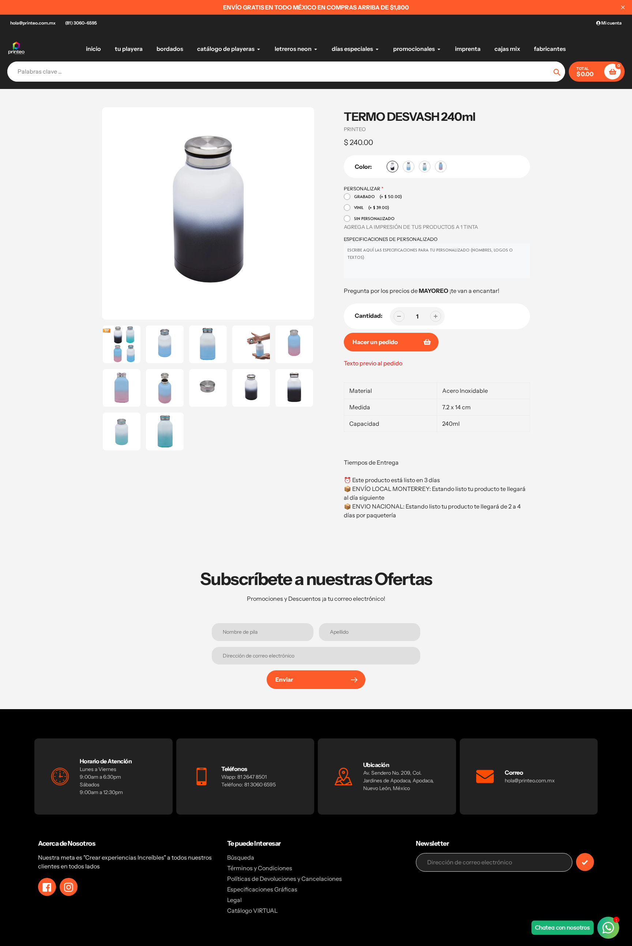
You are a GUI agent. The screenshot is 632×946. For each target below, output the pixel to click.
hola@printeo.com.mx (33, 23)
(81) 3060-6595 (81, 23)
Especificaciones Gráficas (262, 889)
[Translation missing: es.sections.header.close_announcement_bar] (623, 7)
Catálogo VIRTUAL (252, 910)
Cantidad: (369, 315)
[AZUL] (408, 166)
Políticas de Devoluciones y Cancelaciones (284, 878)
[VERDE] (424, 166)
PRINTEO (355, 129)
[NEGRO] (392, 166)
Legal (234, 900)
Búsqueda (240, 857)
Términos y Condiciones (259, 868)
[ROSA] (441, 166)
